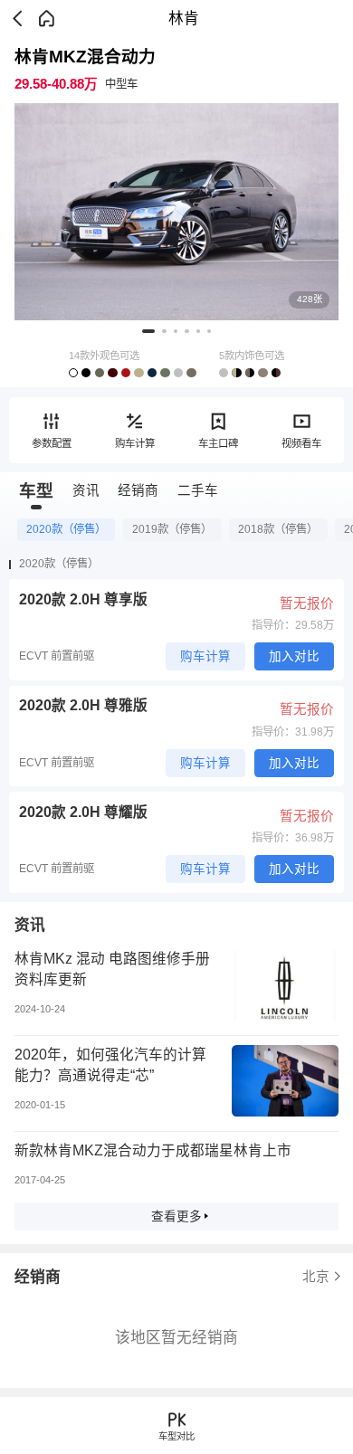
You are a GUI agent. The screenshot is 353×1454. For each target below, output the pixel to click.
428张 (309, 299)
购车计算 (135, 443)
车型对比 (176, 1436)
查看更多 (176, 1216)
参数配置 (52, 443)
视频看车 (301, 443)
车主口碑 (218, 443)
